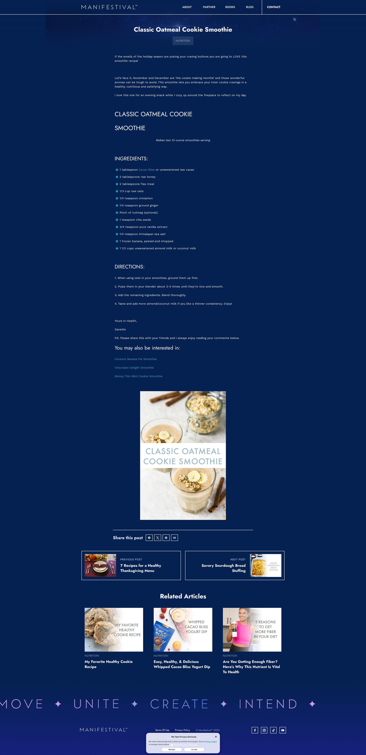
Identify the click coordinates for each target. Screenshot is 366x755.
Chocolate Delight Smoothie (134, 367)
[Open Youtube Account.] (283, 730)
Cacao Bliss (147, 169)
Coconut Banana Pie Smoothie (136, 359)
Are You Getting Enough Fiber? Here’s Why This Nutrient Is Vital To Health (251, 667)
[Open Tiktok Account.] (273, 730)
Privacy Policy (182, 730)
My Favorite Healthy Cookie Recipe (109, 664)
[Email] (174, 538)
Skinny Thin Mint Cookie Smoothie (138, 376)
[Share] (149, 538)
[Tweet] (157, 538)
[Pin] (166, 538)
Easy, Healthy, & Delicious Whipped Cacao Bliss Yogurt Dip (182, 664)
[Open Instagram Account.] (264, 730)
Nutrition (183, 41)
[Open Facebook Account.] (255, 730)
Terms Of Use (162, 730)
